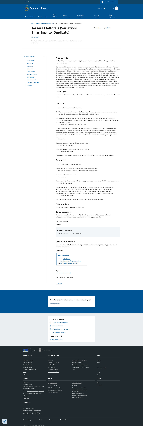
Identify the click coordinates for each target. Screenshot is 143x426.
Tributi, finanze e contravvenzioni (80, 367)
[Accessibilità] (5, 421)
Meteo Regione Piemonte (54, 388)
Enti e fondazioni (27, 365)
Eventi (98, 375)
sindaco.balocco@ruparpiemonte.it (71, 261)
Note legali (75, 385)
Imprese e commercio (77, 362)
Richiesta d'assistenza (77, 397)
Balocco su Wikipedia (53, 392)
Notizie (98, 360)
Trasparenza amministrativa (96, 16)
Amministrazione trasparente (79, 390)
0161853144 (31, 388)
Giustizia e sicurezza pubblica (79, 360)
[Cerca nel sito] (116, 8)
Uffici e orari (26, 396)
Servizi (47, 17)
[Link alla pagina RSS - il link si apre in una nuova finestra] (104, 8)
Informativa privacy (77, 383)
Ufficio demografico (63, 256)
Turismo (74, 369)
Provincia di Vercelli (52, 385)
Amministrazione (30, 17)
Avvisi (98, 362)
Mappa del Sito (63, 420)
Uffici (24, 374)
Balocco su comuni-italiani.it (55, 390)
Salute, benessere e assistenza (80, 365)
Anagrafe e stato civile (47, 23)
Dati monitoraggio (27, 420)
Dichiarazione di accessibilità (79, 388)
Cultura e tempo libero (53, 372)
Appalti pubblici (51, 365)
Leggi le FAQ (75, 392)
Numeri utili (26, 398)
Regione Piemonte (28, 2)
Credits (51, 420)
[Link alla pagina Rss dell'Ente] (98, 383)
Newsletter (100, 385)
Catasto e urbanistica (53, 369)
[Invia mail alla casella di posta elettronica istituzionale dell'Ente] (35, 391)
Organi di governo (27, 367)
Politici (24, 372)
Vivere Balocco (55, 16)
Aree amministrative (28, 360)
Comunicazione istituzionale (80, 16)
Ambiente (50, 360)
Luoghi (98, 372)
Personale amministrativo (29, 369)
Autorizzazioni (51, 367)
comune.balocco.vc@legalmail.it (69, 263)
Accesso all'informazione (66, 16)
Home (32, 23)
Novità (40, 17)
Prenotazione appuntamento (79, 395)
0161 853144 (66, 259)
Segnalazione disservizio (78, 393)
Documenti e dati (27, 362)
